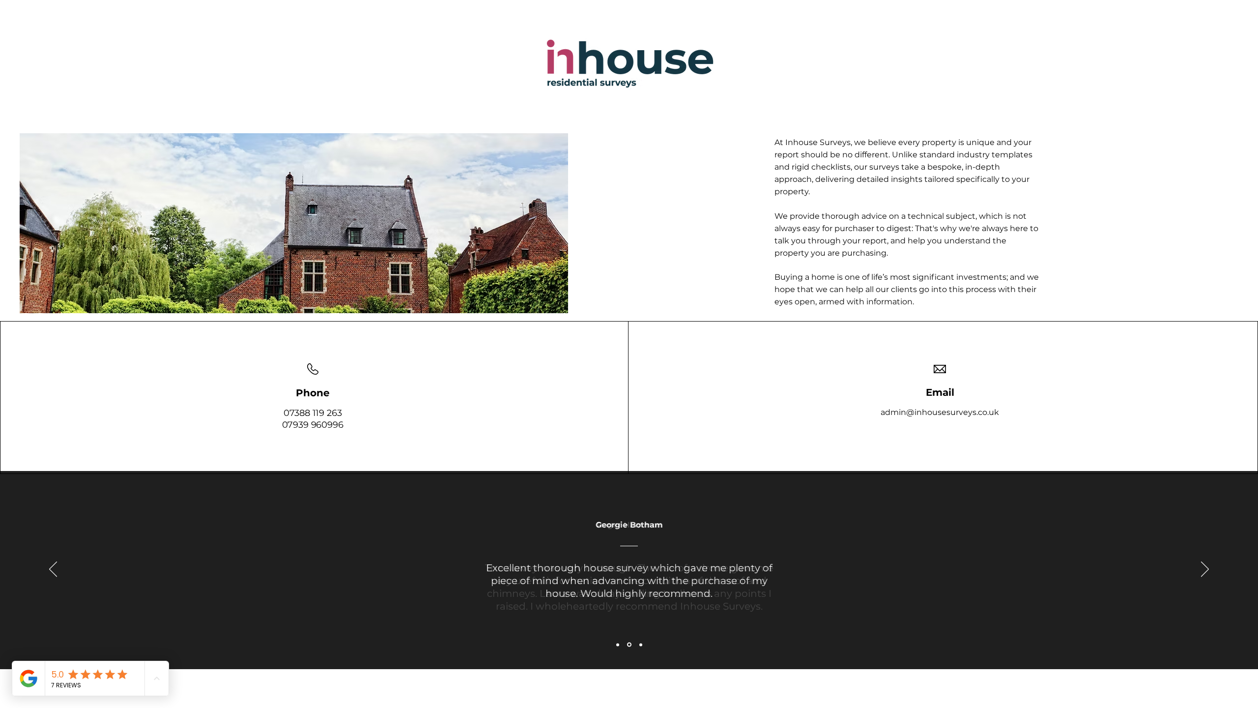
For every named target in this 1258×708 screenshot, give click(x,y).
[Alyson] (640, 644)
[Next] (1205, 569)
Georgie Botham (629, 525)
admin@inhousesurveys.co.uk (940, 412)
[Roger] (617, 644)
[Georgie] (629, 645)
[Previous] (53, 569)
